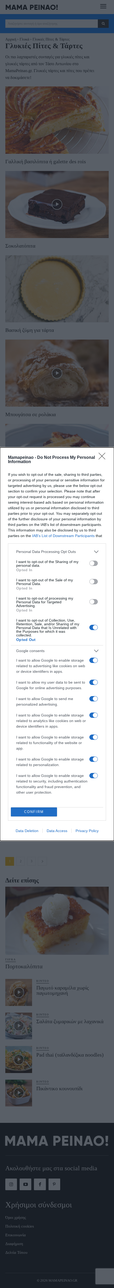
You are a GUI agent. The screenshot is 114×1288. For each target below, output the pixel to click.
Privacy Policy (87, 831)
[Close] (104, 458)
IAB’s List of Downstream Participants (63, 536)
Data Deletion (27, 831)
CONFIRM (34, 812)
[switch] (93, 563)
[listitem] (57, 552)
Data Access (57, 831)
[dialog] (57, 644)
